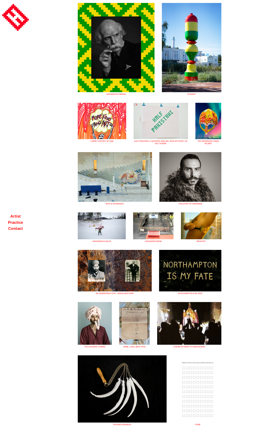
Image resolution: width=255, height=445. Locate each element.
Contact (15, 228)
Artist (15, 216)
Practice (15, 222)
